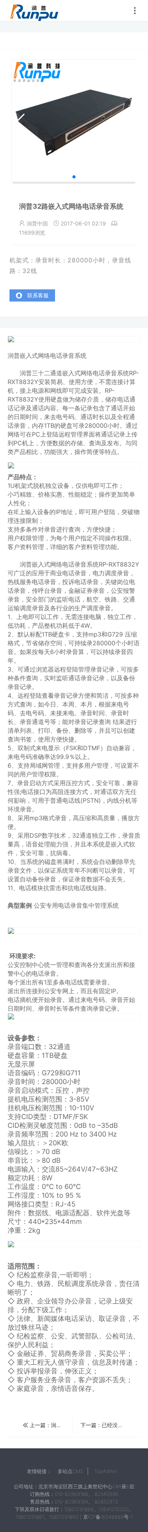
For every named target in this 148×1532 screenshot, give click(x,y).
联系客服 (37, 295)
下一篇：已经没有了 (105, 1425)
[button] (74, 176)
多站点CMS (70, 1471)
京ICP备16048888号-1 (108, 1517)
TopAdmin (105, 1471)
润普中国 (34, 10)
